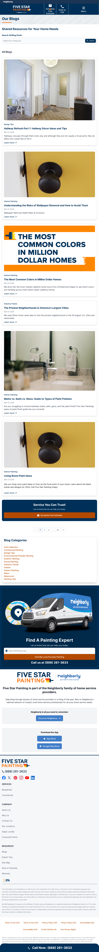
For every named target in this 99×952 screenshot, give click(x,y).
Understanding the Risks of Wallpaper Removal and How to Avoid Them (46, 205)
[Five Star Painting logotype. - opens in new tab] (35, 677)
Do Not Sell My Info (49, 929)
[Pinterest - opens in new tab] (15, 778)
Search (91, 41)
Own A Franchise (9, 868)
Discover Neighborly (47, 718)
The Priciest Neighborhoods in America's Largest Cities (36, 307)
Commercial (7, 795)
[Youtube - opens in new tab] (27, 778)
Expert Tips (7, 857)
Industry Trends (10, 304)
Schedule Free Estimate (50, 11)
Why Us (5, 815)
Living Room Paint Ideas (18, 475)
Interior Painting (10, 201)
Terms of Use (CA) (30, 923)
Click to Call (62, 11)
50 (58, 530)
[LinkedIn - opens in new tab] (33, 778)
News (6, 573)
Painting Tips (10, 579)
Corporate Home (9, 837)
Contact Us (7, 821)
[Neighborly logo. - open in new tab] (8, 2)
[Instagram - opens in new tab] (21, 778)
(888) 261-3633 (56, 662)
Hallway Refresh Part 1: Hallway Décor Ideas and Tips (35, 128)
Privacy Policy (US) (49, 923)
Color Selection (11, 547)
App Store (51, 738)
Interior (7, 567)
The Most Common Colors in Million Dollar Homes (32, 279)
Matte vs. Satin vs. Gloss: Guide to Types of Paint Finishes (38, 398)
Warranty (6, 873)
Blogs (4, 851)
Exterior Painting (11, 558)
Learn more (9, 142)
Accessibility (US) (87, 923)
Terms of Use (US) (12, 923)
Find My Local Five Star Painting (49, 657)
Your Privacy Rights (68, 929)
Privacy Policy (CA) (68, 923)
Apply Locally (8, 831)
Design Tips (9, 124)
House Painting (11, 561)
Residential (7, 790)
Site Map (6, 862)
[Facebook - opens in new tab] (4, 778)
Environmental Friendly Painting (18, 556)
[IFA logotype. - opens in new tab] (6, 880)
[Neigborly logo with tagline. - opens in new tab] (70, 677)
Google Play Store (51, 746)
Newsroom (9, 576)
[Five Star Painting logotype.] (49, 763)
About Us (6, 810)
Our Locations (8, 826)
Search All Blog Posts (12, 35)
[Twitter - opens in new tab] (10, 778)
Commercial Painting (13, 550)
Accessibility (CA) (30, 929)
